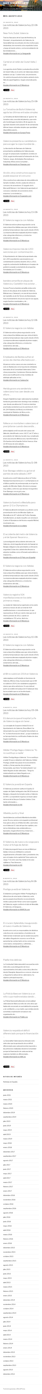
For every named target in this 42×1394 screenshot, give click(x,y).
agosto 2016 (8, 1213)
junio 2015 (7, 1274)
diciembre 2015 (9, 1248)
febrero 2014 (8, 1344)
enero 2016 (7, 1243)
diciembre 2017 (9, 1152)
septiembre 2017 (9, 1156)
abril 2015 (7, 1282)
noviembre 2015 (9, 1252)
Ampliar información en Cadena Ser (16, 380)
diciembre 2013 (9, 1352)
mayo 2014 (7, 1330)
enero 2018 (7, 1147)
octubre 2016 (8, 1204)
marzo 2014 (7, 1339)
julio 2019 (6, 1121)
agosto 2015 (8, 1265)
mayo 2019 (7, 1130)
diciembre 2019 (9, 1113)
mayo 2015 (7, 1278)
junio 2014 (7, 1326)
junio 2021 (7, 1095)
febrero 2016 (8, 1239)
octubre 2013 (8, 1361)
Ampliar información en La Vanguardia (17, 53)
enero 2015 (7, 1296)
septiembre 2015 (9, 1261)
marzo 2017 (7, 1182)
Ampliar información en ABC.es (14, 1057)
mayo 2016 (7, 1226)
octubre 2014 (8, 1309)
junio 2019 (7, 1126)
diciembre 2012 (9, 1374)
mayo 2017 (7, 1174)
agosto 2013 (8, 1370)
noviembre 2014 (9, 1304)
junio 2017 (7, 1169)
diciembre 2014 (9, 1300)
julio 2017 (6, 1165)
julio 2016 (6, 1217)
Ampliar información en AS (12, 805)
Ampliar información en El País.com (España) (19, 557)
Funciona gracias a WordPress (14, 1389)
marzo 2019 (7, 1139)
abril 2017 (6, 1178)
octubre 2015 (8, 1256)
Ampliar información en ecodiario (15, 526)
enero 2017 (7, 1191)
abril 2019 (7, 1134)
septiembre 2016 (9, 1208)
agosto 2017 (8, 1160)
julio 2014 (6, 1322)
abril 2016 (7, 1230)
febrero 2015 (8, 1291)
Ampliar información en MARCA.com (16, 910)
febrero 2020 (8, 1108)
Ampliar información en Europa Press (16, 133)
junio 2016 (7, 1222)
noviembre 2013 (9, 1357)
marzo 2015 (7, 1287)
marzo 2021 (7, 1100)
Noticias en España (10, 1082)
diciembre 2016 (9, 1195)
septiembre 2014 (9, 1313)
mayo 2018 (7, 1143)
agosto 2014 (8, 1317)
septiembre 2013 (9, 1365)
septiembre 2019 (9, 1117)
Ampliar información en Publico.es (15, 1017)
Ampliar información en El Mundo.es (16, 85)
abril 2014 (7, 1335)
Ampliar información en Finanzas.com (16, 164)
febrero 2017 (8, 1187)
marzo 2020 (7, 1104)
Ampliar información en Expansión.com (17, 196)
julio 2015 (6, 1269)
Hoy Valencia (14, 3)
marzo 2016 (7, 1235)
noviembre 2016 (9, 1200)
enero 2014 (7, 1348)
